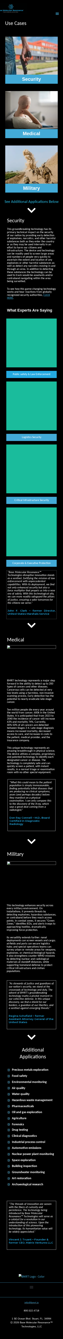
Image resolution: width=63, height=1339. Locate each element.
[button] (57, 13)
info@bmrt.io (31, 1302)
